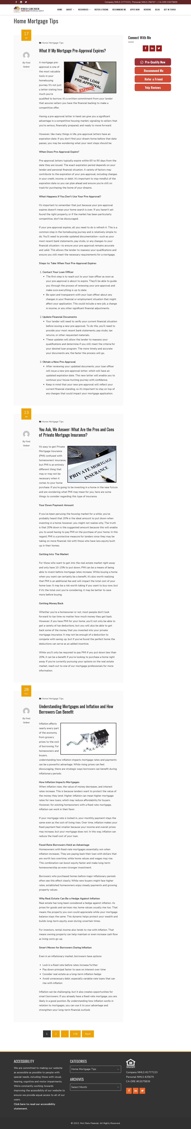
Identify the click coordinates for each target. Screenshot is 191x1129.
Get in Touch (170, 9)
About (69, 9)
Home (59, 9)
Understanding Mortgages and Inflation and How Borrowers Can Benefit (76, 709)
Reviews (147, 9)
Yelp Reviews (153, 87)
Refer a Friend (101, 9)
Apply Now (135, 9)
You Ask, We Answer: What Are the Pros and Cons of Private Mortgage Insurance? (76, 432)
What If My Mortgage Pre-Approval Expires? (72, 50)
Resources (83, 9)
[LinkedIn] (152, 48)
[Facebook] (145, 48)
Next (88, 1034)
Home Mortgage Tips (52, 42)
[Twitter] (159, 48)
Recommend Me (119, 9)
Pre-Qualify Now (154, 62)
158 (75, 1034)
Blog (157, 9)
